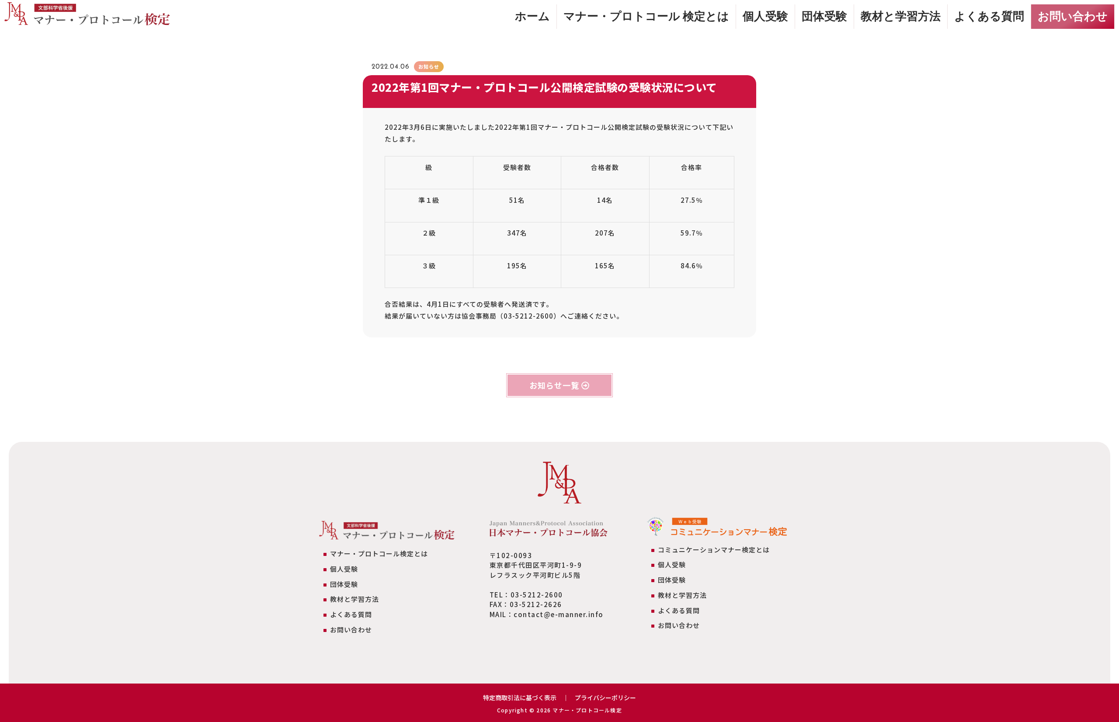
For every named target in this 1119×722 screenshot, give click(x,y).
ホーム (532, 16)
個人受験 (765, 16)
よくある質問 (989, 16)
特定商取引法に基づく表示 (519, 697)
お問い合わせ (1073, 16)
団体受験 (824, 16)
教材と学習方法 (901, 16)
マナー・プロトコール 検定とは (646, 16)
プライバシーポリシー (605, 697)
